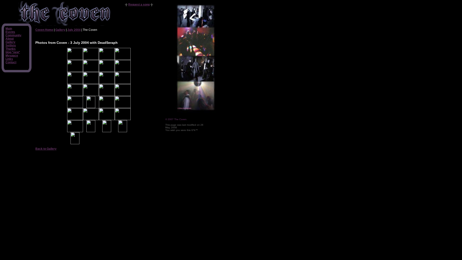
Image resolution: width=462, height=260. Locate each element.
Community (13, 35)
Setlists (11, 45)
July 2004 (74, 30)
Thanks (11, 49)
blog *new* (13, 52)
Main (9, 28)
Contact (11, 62)
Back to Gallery (46, 148)
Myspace (12, 55)
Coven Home (44, 30)
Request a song (139, 4)
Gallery (10, 42)
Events (10, 32)
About (10, 38)
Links (9, 59)
